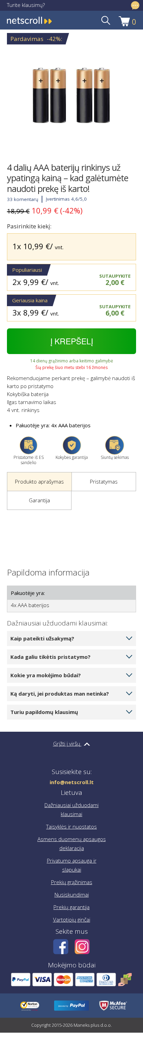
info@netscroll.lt (72, 782)
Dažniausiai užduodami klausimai (71, 809)
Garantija (39, 500)
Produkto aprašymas (39, 481)
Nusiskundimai (71, 894)
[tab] (39, 481)
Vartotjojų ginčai (71, 919)
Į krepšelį (71, 341)
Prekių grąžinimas (71, 882)
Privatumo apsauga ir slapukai (71, 865)
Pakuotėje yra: (28, 592)
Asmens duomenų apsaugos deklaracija (71, 843)
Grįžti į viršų (67, 743)
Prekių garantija (71, 907)
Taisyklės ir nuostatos (71, 826)
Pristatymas (104, 481)
